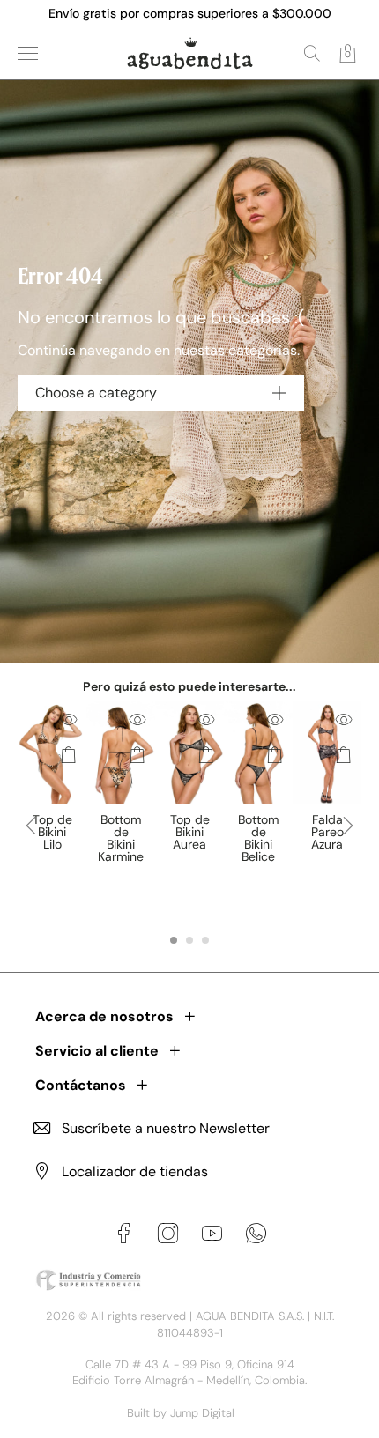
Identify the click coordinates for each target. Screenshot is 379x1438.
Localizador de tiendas (135, 1171)
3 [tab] (205, 940)
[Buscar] (312, 52)
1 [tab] (173, 940)
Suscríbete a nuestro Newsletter (166, 1128)
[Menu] (28, 53)
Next (348, 840)
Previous (31, 840)
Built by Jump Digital (180, 1412)
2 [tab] (189, 940)
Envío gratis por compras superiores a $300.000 (189, 13)
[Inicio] (190, 52)
